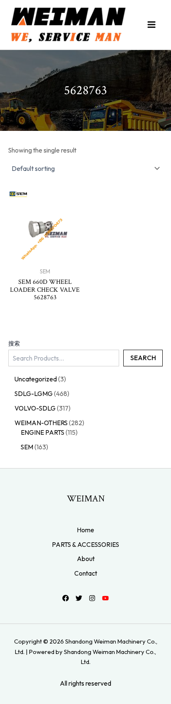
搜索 (14, 343)
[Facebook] (65, 598)
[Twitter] (79, 598)
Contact (85, 573)
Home (85, 530)
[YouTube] (105, 598)
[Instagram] (92, 598)
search (143, 357)
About (86, 558)
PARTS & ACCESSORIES (85, 544)
